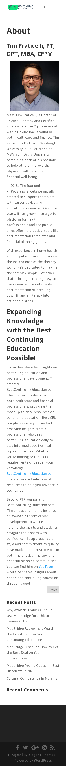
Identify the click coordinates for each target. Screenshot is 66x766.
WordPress (43, 760)
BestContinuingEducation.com (30, 473)
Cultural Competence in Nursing (32, 678)
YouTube (46, 566)
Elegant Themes (41, 754)
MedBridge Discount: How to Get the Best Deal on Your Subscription (32, 652)
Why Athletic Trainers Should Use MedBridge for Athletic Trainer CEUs (30, 615)
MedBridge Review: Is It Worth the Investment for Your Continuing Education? (30, 634)
